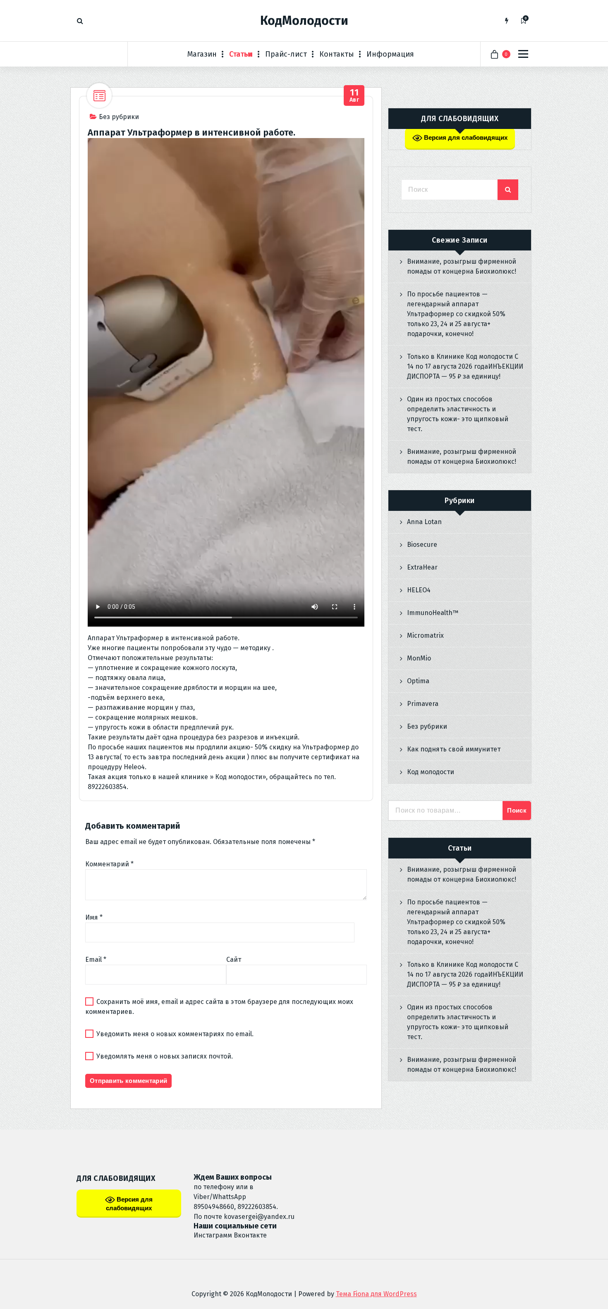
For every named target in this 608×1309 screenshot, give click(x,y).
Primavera (422, 704)
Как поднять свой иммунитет (453, 749)
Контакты (336, 54)
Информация (390, 54)
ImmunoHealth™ (432, 613)
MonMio (419, 658)
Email (95, 959)
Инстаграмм (213, 1235)
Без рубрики (119, 117)
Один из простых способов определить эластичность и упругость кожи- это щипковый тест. (457, 414)
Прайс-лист (286, 54)
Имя (94, 917)
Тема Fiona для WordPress (376, 1294)
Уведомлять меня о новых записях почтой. (164, 1056)
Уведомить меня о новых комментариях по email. (175, 1034)
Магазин (202, 54)
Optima (418, 681)
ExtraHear (422, 567)
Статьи (241, 54)
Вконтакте (250, 1235)
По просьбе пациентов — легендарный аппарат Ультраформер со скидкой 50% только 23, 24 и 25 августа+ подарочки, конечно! (456, 314)
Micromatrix (425, 635)
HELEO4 (419, 590)
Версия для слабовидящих (464, 137)
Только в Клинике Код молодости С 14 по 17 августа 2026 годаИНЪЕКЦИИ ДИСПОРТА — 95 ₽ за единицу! (465, 366)
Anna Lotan (424, 522)
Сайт (233, 959)
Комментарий (109, 864)
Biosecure (422, 544)
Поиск (517, 810)
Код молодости (430, 772)
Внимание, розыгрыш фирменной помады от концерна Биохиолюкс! (461, 266)
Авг (354, 95)
